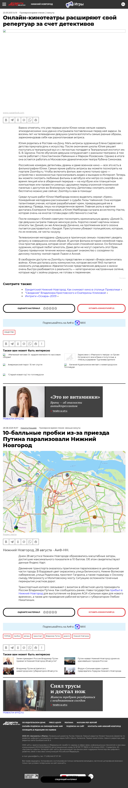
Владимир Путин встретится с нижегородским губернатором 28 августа (36, 669)
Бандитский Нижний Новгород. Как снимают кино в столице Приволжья (72, 289)
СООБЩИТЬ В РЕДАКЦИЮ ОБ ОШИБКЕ (39, 730)
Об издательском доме (33, 723)
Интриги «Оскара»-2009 (41, 296)
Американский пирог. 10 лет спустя (25, 364)
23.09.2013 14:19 (10, 13)
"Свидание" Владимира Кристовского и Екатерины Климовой (65, 292)
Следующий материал (66, 779)
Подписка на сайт (75, 726)
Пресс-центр (55, 723)
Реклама (69, 723)
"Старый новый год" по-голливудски (26, 374)
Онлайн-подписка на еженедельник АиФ (42, 726)
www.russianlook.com (13, 112)
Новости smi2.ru (13, 418)
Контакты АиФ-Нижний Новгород (104, 726)
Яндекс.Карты (10, 534)
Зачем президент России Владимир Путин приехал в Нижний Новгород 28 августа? (37, 659)
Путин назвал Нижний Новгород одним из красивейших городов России (98, 659)
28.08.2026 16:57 (10, 428)
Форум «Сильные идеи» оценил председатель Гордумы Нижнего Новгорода (99, 669)
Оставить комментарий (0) (101, 308)
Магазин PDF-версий (87, 723)
